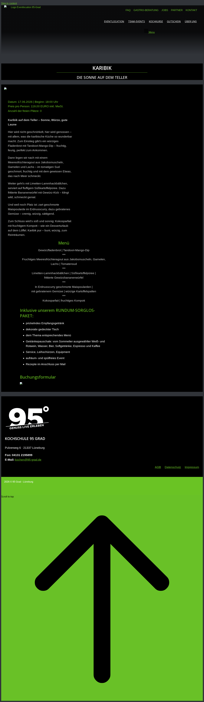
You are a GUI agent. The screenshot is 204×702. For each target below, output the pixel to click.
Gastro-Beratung (146, 10)
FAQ (128, 10)
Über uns (191, 21)
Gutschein (174, 21)
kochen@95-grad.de (28, 459)
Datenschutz (173, 467)
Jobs (164, 10)
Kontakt (191, 10)
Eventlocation (114, 21)
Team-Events (136, 21)
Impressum (192, 467)
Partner (177, 10)
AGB (158, 467)
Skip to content (9, 3)
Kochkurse (156, 21)
